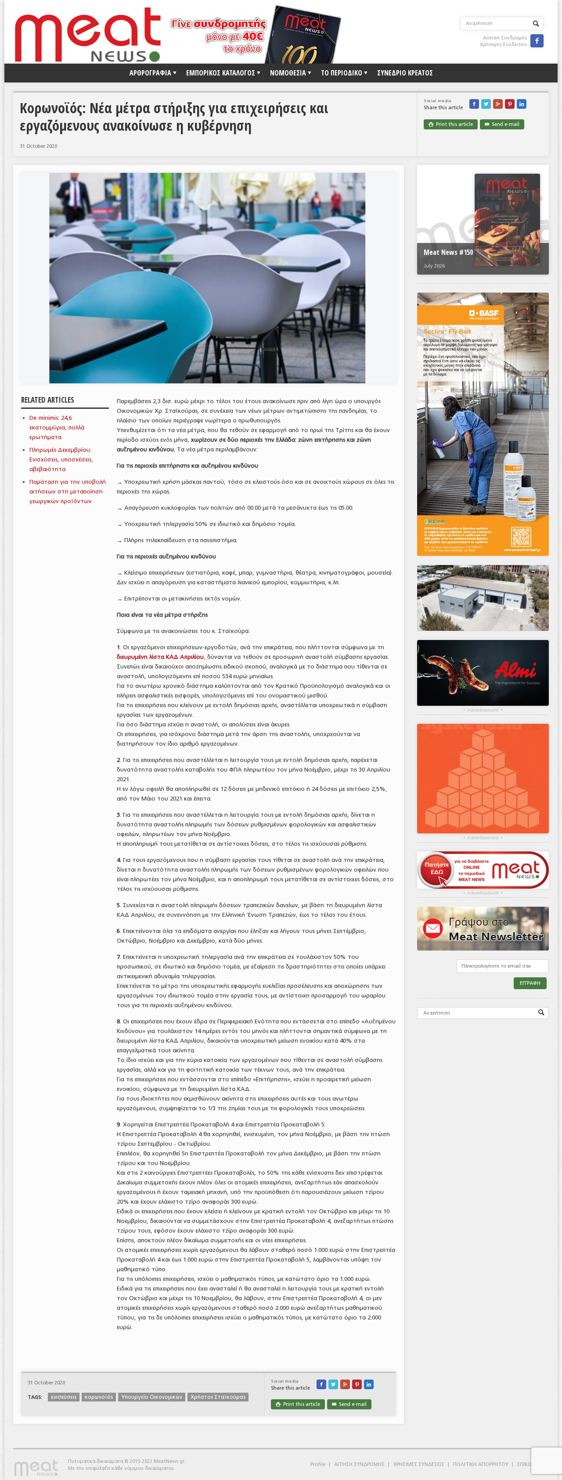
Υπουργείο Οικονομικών (151, 1397)
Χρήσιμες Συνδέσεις (503, 44)
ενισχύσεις (63, 1397)
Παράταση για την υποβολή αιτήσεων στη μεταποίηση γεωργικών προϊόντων (67, 491)
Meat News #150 (448, 252)
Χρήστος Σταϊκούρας (218, 1397)
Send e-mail (502, 124)
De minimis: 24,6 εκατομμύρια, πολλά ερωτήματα (56, 427)
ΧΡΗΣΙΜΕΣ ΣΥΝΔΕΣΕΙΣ (418, 1464)
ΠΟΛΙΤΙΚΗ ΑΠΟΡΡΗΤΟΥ (480, 1464)
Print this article (451, 124)
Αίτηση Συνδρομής (505, 38)
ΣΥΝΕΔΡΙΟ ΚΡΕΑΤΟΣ (405, 73)
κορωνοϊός (99, 1397)
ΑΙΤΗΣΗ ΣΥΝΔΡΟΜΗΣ (359, 1464)
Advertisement (483, 710)
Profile (317, 1464)
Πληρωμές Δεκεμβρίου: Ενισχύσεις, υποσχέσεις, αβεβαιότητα (61, 459)
